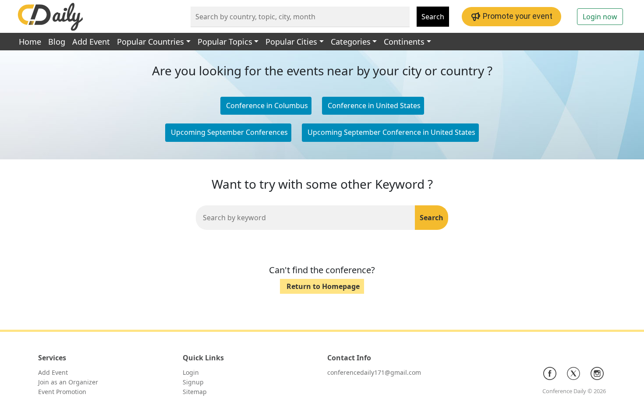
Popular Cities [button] (291, 41)
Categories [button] (351, 41)
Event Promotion (62, 391)
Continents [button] (404, 41)
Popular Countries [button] (150, 41)
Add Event (91, 41)
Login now (600, 16)
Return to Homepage (323, 286)
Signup (193, 382)
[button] (373, 106)
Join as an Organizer (68, 382)
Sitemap (195, 391)
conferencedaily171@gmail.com (374, 372)
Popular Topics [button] (225, 41)
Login (191, 372)
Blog (56, 41)
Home (30, 41)
